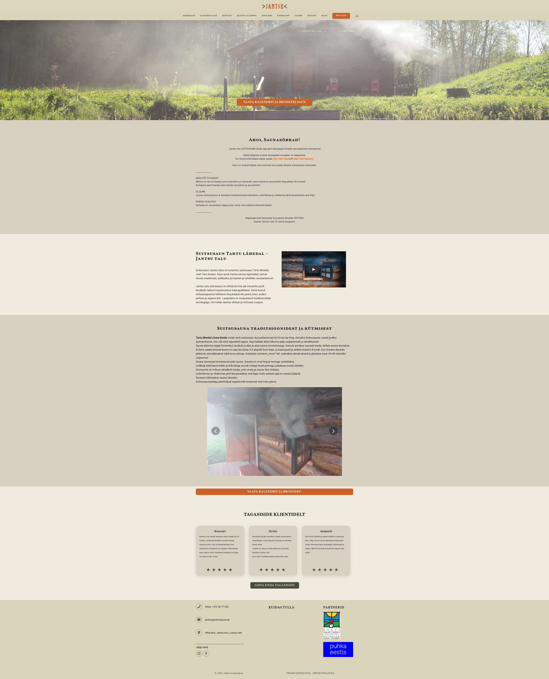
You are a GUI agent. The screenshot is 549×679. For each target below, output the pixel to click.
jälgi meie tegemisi (303, 158)
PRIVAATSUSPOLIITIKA (299, 673)
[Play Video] (314, 269)
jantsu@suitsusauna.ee (217, 619)
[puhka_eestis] (338, 643)
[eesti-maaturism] (331, 612)
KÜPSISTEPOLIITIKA (323, 673)
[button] (215, 431)
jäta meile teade (281, 158)
